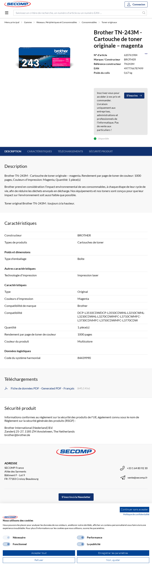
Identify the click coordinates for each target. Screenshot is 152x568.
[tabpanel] (44, 59)
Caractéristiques (39, 151)
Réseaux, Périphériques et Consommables (57, 22)
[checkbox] (6, 537)
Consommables (89, 22)
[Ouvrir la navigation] (6, 12)
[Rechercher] (144, 13)
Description (12, 151)
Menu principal (11, 22)
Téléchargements (70, 151)
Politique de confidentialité (136, 514)
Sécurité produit (101, 151)
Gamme (28, 22)
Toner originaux (109, 22)
